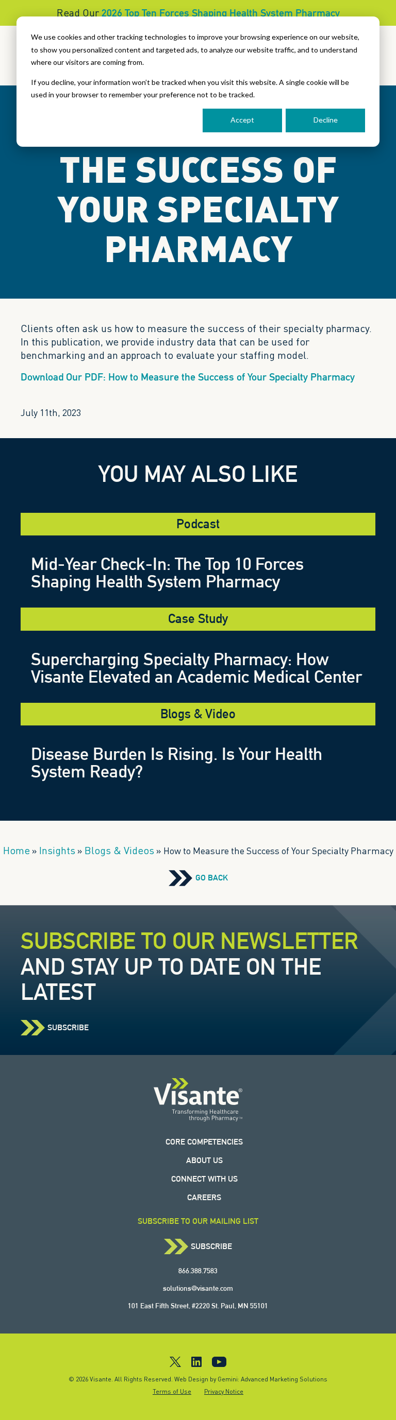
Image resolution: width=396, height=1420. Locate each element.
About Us (204, 1160)
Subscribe (68, 1028)
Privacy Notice (223, 1391)
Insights (57, 850)
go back (211, 878)
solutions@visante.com (198, 1288)
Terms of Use (172, 1391)
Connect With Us (204, 1179)
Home (16, 850)
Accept (242, 119)
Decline (326, 119)
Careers (204, 1197)
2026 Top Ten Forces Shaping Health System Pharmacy (221, 13)
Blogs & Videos (119, 850)
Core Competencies (204, 1142)
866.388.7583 (198, 1271)
